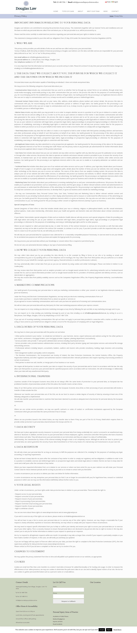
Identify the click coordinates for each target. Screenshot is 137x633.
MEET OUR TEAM (93, 11)
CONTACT (115, 11)
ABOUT (80, 11)
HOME (55, 11)
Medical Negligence (59, 619)
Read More (117, 630)
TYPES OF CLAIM (68, 11)
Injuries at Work (57, 621)
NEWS (105, 11)
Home (111, 16)
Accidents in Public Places (60, 616)
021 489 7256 (59, 2)
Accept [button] (102, 630)
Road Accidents (57, 624)
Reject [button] (109, 630)
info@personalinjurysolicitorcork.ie (83, 2)
